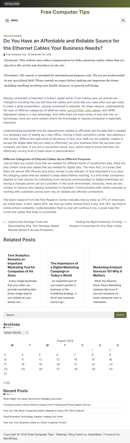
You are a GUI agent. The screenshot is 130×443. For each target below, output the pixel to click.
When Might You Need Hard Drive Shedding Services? (32, 398)
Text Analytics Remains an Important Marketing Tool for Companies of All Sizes (21, 265)
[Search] (123, 20)
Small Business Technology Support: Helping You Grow (33, 416)
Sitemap (61, 434)
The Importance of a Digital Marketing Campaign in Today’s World (64, 269)
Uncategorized (12, 36)
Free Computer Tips (65, 12)
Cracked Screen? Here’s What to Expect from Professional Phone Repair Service (47, 404)
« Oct (6, 382)
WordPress (10, 438)
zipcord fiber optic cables (83, 110)
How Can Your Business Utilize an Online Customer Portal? (35, 422)
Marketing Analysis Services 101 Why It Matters (107, 271)
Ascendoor (95, 434)
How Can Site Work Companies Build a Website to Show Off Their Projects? (43, 410)
